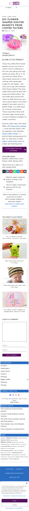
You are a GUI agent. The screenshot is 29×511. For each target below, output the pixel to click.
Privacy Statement (19, 508)
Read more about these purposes (18, 495)
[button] (26, 483)
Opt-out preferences (10, 508)
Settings (14, 505)
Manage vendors (6, 495)
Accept (14, 500)
